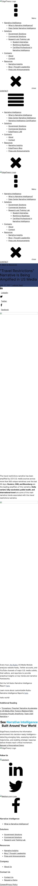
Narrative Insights (15, 64)
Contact (11, 58)
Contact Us (8, 877)
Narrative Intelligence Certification (22, 121)
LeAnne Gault (17, 285)
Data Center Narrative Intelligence (22, 28)
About (10, 56)
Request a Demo (10, 880)
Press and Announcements (19, 69)
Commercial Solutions (17, 36)
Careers (3, 884)
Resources (8, 61)
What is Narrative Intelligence (20, 115)
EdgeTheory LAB (15, 132)
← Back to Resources (8, 265)
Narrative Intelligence (12, 112)
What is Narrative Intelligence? (20, 25)
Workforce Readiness (21, 45)
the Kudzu (13, 665)
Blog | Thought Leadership (19, 67)
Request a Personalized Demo (12, 745)
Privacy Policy (12, 884)
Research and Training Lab (19, 39)
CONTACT (4, 91)
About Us (8, 867)
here (8, 686)
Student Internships (20, 42)
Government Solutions (17, 34)
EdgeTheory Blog (15, 148)
